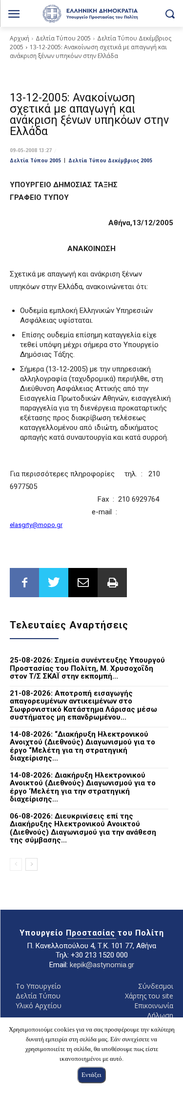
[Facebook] (24, 582)
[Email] (83, 582)
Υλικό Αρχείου (38, 1005)
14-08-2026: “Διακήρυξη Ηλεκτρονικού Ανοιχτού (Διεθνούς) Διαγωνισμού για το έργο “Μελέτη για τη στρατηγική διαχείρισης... (82, 746)
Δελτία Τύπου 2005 (63, 38)
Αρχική (19, 38)
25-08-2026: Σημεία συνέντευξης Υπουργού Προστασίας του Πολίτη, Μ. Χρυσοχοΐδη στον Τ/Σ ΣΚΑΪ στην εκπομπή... (87, 668)
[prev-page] (16, 864)
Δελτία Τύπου (38, 995)
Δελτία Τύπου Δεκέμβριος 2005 (110, 160)
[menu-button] (13, 14)
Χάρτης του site (149, 995)
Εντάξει (91, 1074)
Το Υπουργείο (38, 986)
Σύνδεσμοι (155, 986)
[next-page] (31, 864)
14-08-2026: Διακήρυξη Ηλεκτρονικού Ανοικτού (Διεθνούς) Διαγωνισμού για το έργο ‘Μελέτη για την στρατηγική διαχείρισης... (83, 787)
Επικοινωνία (153, 1005)
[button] (169, 13)
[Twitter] (53, 582)
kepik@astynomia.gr (102, 964)
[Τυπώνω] (112, 582)
